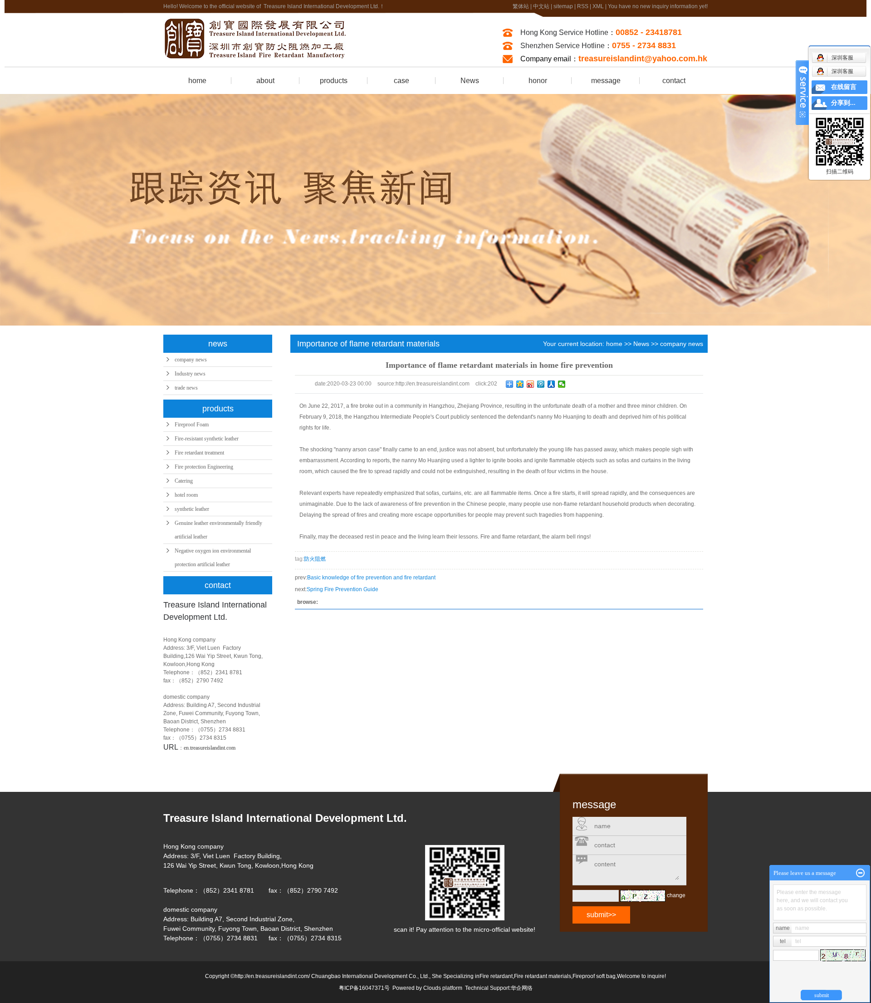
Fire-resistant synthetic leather (207, 438)
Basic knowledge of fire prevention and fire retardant (371, 577)
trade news (186, 388)
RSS (582, 6)
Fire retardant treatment (199, 453)
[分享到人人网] (551, 384)
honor (537, 80)
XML (598, 6)
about (265, 80)
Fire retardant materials (542, 976)
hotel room (186, 495)
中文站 (541, 6)
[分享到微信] (562, 384)
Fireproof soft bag (594, 976)
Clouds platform (442, 988)
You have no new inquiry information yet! (658, 6)
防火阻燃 (315, 559)
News (469, 80)
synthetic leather (192, 509)
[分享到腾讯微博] (541, 384)
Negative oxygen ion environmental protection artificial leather (213, 558)
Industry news (190, 374)
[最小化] (860, 873)
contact (673, 80)
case (401, 80)
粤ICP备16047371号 (364, 988)
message (606, 80)
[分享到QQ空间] (520, 384)
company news (191, 359)
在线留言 (843, 87)
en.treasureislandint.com (209, 748)
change (676, 895)
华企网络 (522, 988)
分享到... (843, 102)
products (333, 80)
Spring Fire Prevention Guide (342, 589)
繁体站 (521, 6)
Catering (184, 481)
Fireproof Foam (192, 424)
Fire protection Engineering (204, 467)
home (197, 80)
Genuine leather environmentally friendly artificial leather (218, 530)
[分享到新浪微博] (530, 384)
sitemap (563, 6)
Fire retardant (496, 976)
